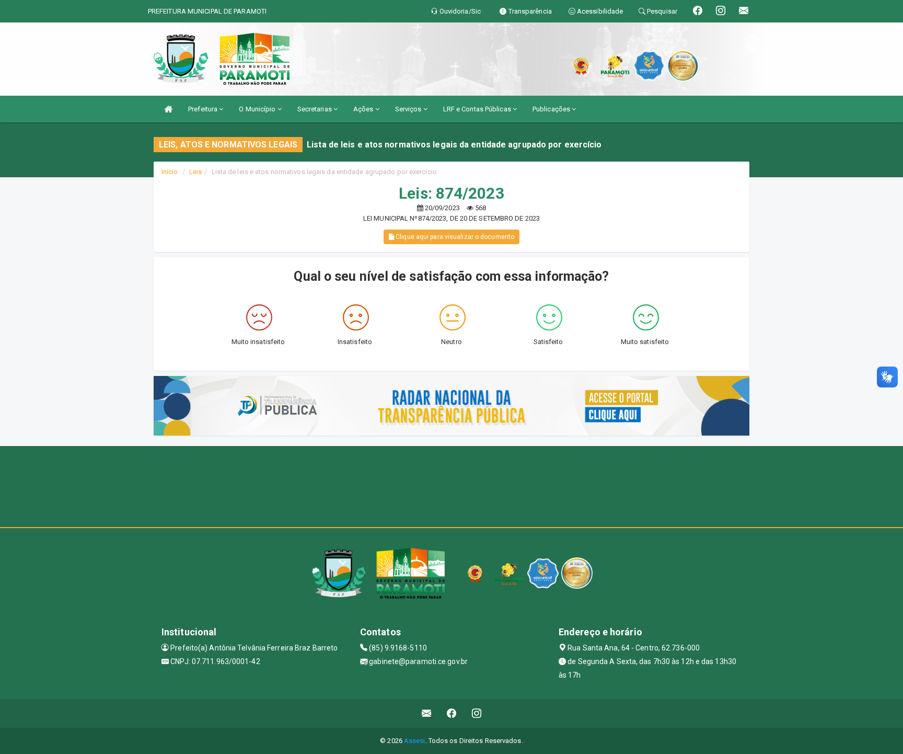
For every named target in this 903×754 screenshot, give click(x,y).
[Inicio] (168, 109)
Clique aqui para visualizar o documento (454, 237)
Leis (195, 172)
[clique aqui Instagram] (477, 713)
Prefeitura (203, 109)
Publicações (552, 109)
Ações (364, 109)
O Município (258, 109)
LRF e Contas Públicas (478, 109)
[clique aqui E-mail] (427, 713)
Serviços (409, 109)
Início (169, 172)
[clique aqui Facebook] (452, 713)
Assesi (414, 741)
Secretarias (315, 109)
